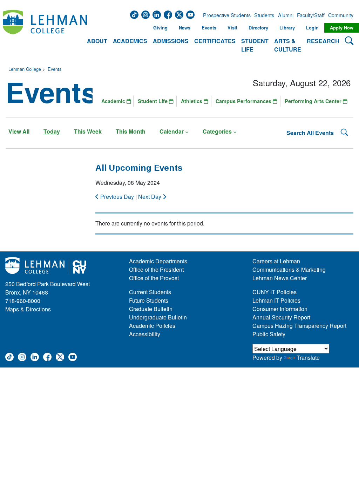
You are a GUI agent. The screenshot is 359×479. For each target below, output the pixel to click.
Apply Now (341, 28)
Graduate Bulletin (150, 309)
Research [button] (323, 41)
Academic (114, 100)
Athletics (192, 100)
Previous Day (117, 197)
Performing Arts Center (314, 100)
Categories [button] (217, 131)
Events (209, 28)
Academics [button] (130, 41)
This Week (88, 131)
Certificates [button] (215, 41)
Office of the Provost (154, 278)
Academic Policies (152, 326)
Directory (258, 28)
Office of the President (156, 269)
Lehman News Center (279, 278)
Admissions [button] (171, 41)
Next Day (150, 197)
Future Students (148, 300)
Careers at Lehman (276, 261)
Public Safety (268, 334)
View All (18, 131)
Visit (232, 28)
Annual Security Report (281, 317)
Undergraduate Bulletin (158, 317)
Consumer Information (279, 309)
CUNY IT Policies (274, 292)
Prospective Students (224, 15)
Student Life (153, 100)
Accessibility (144, 334)
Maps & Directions (28, 309)
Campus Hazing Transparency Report (299, 326)
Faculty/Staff (311, 15)
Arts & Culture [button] (287, 45)
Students (264, 15)
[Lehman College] (45, 32)
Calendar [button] (172, 131)
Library (287, 28)
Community (340, 15)
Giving (160, 28)
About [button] (97, 41)
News (184, 28)
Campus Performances (244, 100)
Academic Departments (158, 261)
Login (312, 28)
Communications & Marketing (289, 269)
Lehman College (24, 69)
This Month (130, 131)
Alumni (286, 15)
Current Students (150, 292)
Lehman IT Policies (276, 300)
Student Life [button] (255, 45)
